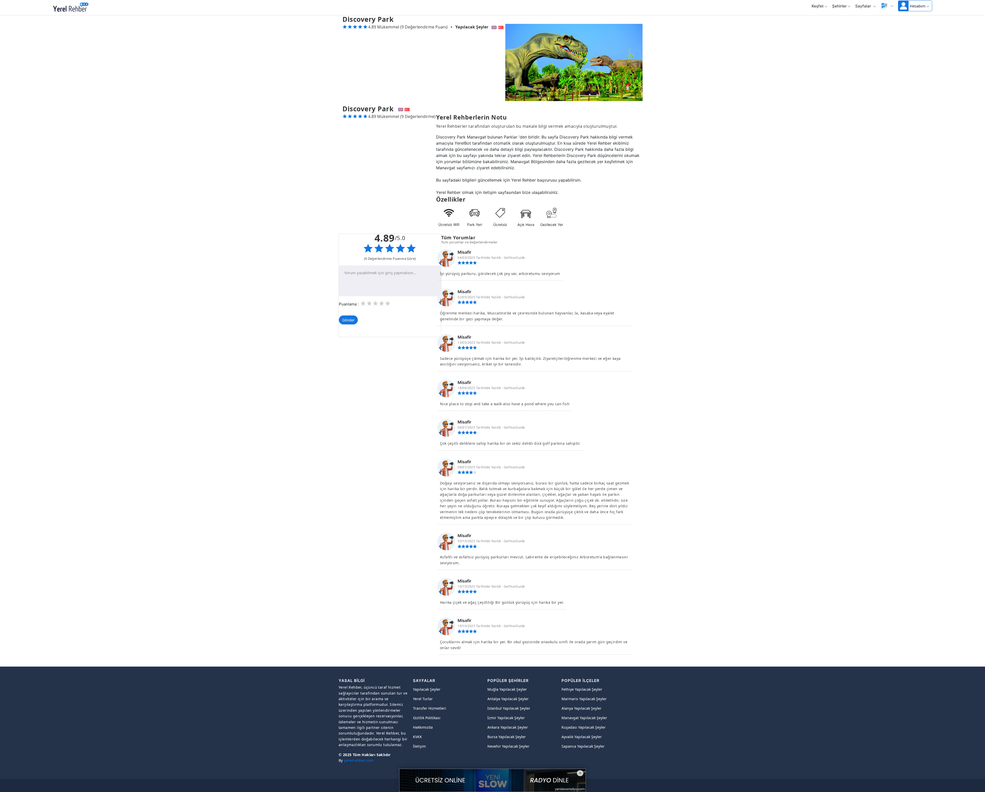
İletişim (419, 746)
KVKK (417, 736)
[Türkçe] (501, 27)
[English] (493, 27)
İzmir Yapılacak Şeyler (506, 717)
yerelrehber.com (358, 760)
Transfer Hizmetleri (429, 708)
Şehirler (839, 6)
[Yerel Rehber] (71, 8)
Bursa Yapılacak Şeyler (506, 736)
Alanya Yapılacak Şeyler (582, 708)
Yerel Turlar (423, 698)
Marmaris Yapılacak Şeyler (584, 698)
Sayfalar (863, 6)
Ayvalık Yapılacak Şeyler (582, 736)
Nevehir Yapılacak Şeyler (508, 746)
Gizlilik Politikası (426, 717)
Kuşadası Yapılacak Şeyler (584, 727)
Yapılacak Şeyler (471, 27)
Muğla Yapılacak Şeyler (507, 689)
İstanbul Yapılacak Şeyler (508, 708)
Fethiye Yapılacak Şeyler (582, 689)
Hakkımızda (423, 727)
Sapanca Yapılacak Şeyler (583, 746)
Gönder (348, 320)
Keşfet (818, 6)
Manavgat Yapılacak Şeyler (584, 717)
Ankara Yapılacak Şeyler (507, 727)
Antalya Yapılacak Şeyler (508, 698)
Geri (99, 8)
